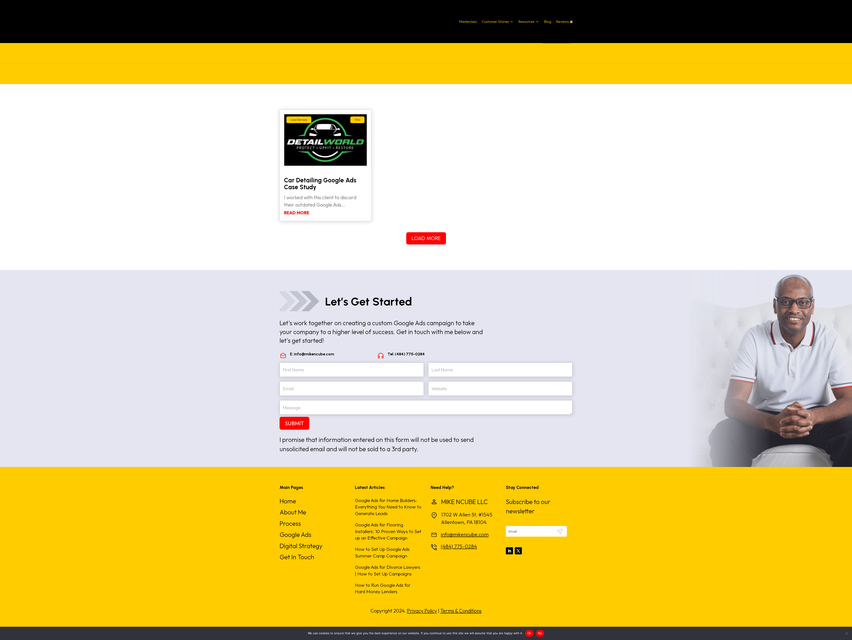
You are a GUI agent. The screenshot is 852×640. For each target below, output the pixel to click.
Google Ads (295, 534)
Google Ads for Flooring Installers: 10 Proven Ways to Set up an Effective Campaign (388, 531)
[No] (846, 633)
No (540, 633)
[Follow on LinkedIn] (509, 550)
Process (290, 523)
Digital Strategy (301, 546)
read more (296, 212)
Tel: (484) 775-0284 (406, 354)
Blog (547, 22)
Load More (426, 238)
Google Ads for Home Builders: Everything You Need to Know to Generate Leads (388, 506)
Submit (294, 423)
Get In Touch (297, 557)
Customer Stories (495, 22)
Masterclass (468, 22)
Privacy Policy (422, 611)
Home (288, 501)
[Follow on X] (518, 550)
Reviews (562, 22)
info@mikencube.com (465, 534)
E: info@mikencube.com (312, 354)
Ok (529, 633)
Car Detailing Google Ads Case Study (320, 183)
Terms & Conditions (460, 611)
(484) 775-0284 (459, 546)
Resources (526, 22)
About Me (293, 512)
